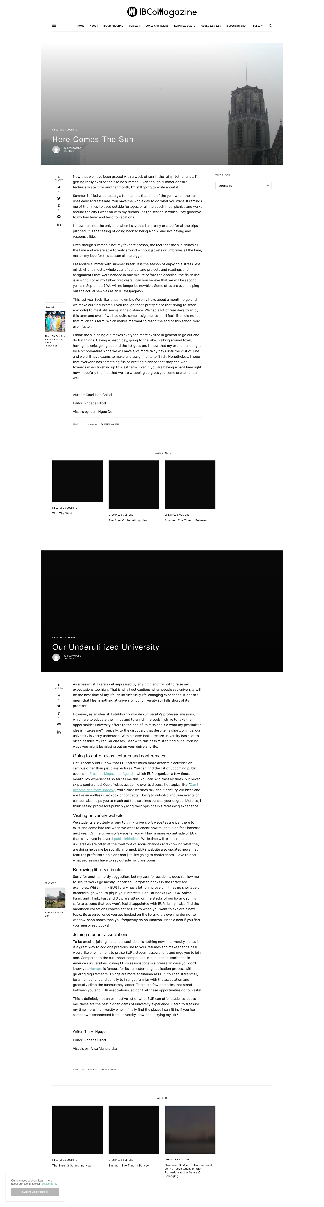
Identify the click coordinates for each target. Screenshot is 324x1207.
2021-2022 (92, 424)
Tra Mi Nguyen (108, 1069)
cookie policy (49, 1183)
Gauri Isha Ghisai (110, 424)
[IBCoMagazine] (162, 12)
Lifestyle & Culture (64, 130)
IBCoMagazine (74, 148)
